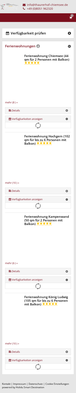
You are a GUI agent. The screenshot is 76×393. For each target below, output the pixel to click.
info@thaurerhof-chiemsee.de (47, 5)
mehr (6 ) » (11, 263)
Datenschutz (36, 384)
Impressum (19, 384)
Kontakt (6, 384)
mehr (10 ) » (12, 183)
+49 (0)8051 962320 (39, 8)
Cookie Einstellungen (57, 384)
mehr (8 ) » (11, 102)
